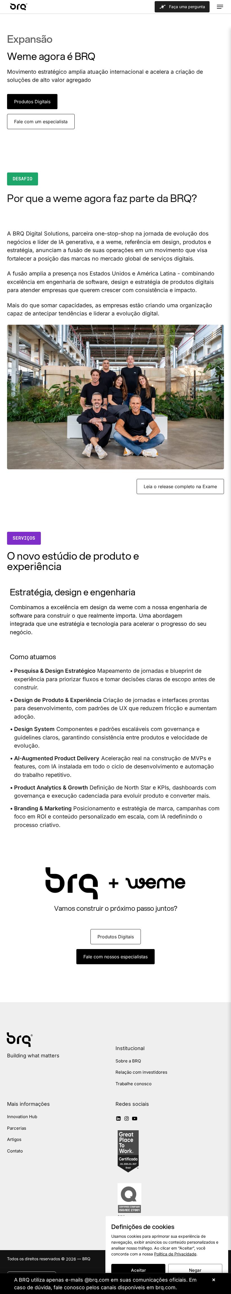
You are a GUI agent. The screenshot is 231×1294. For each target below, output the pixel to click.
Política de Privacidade (175, 1254)
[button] (220, 7)
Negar (195, 1270)
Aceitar (138, 1270)
